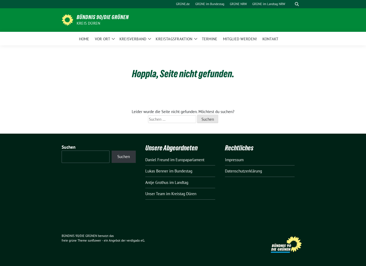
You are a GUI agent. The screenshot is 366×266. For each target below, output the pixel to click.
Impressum (234, 159)
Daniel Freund (157, 159)
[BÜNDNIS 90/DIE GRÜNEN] (67, 19)
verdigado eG (135, 240)
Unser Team (155, 193)
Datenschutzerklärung (243, 171)
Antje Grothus (156, 182)
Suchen (69, 147)
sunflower (94, 240)
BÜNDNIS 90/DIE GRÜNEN (103, 17)
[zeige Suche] (297, 4)
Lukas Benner (156, 171)
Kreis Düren (88, 23)
